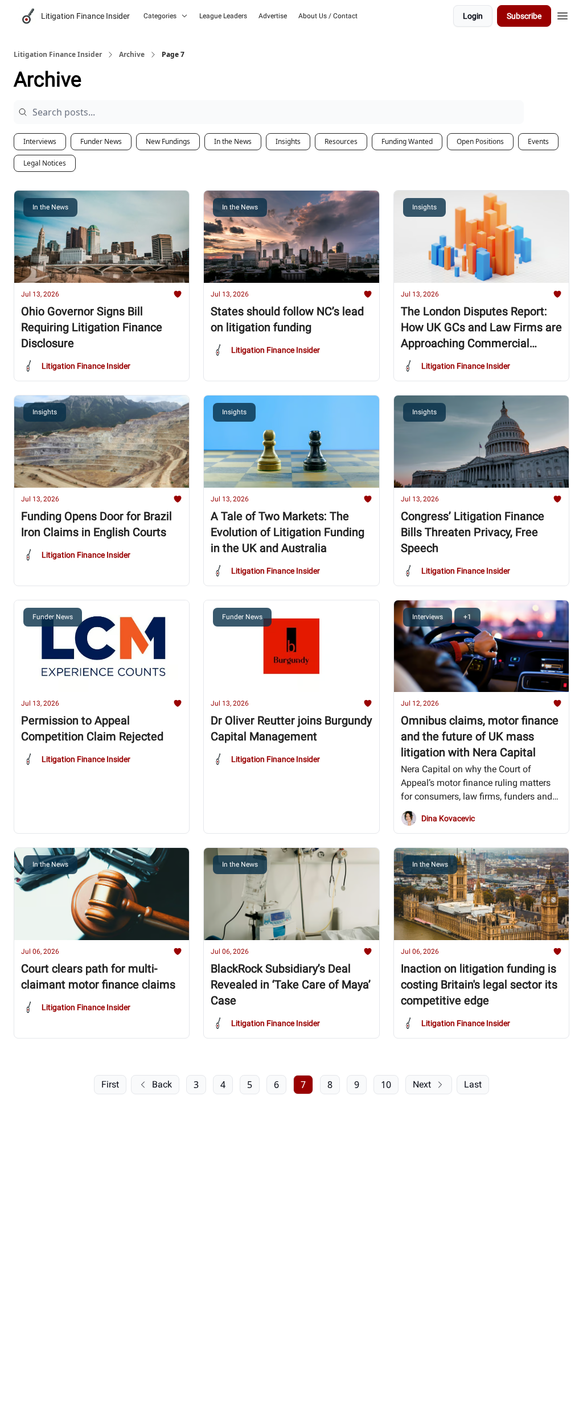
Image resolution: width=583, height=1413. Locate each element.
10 (386, 1084)
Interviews (39, 141)
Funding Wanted (407, 141)
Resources (341, 141)
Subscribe (524, 15)
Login (473, 15)
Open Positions (480, 141)
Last (473, 1084)
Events (538, 141)
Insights (288, 141)
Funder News (101, 141)
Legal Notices (44, 163)
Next (422, 1084)
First (110, 1084)
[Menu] (562, 14)
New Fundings (168, 141)
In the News (233, 141)
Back (162, 1084)
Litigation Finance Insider (58, 54)
